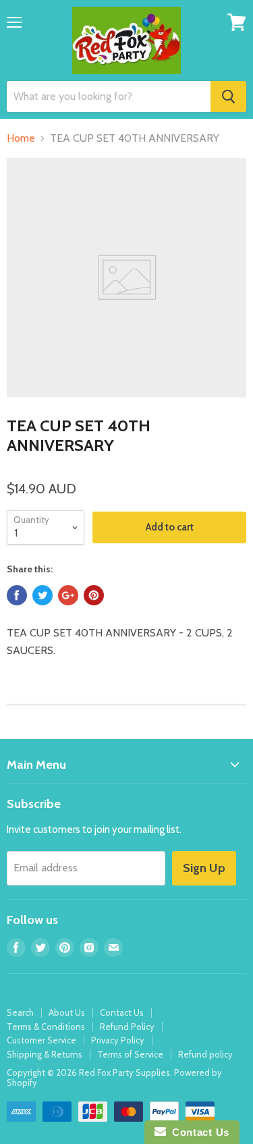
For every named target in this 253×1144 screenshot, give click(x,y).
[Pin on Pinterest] (94, 595)
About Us (67, 1012)
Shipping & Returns (44, 1054)
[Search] (228, 96)
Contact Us (122, 1012)
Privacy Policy (117, 1040)
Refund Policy (127, 1026)
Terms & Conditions (46, 1026)
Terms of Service (130, 1054)
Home (21, 138)
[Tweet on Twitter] (42, 595)
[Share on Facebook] (17, 595)
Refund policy (205, 1054)
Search (20, 1012)
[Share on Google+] (68, 595)
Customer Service (41, 1040)
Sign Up (204, 868)
